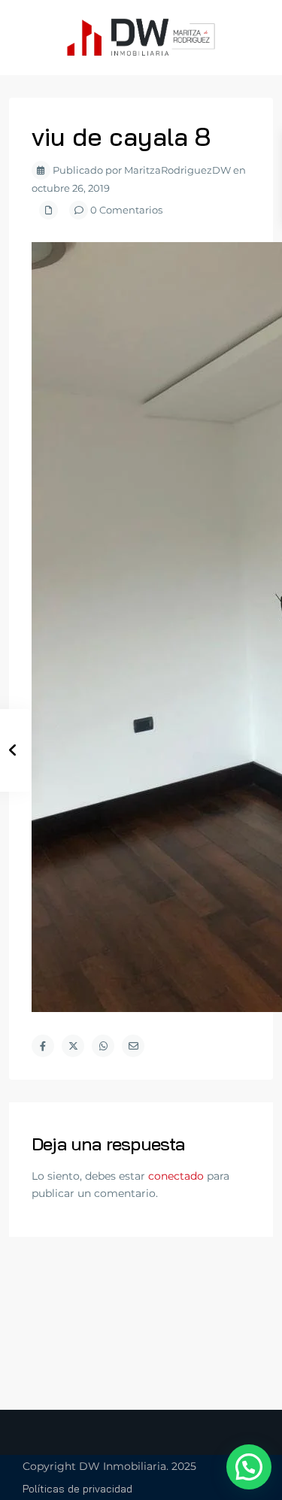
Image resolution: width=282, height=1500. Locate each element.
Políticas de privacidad (77, 1488)
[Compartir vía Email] (133, 1046)
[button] (248, 1466)
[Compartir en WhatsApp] (103, 1046)
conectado (176, 1176)
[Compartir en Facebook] (43, 1046)
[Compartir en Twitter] (73, 1046)
